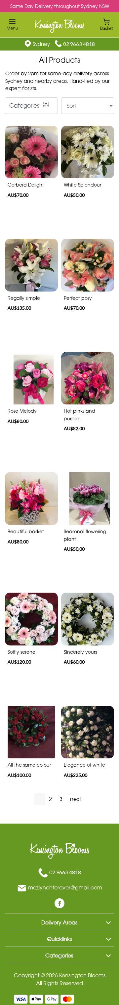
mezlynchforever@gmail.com (65, 887)
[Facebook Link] (59, 902)
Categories (24, 105)
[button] (59, 921)
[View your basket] (106, 24)
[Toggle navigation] (12, 24)
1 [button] (39, 799)
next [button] (75, 799)
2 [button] (50, 799)
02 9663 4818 (79, 44)
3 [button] (61, 799)
